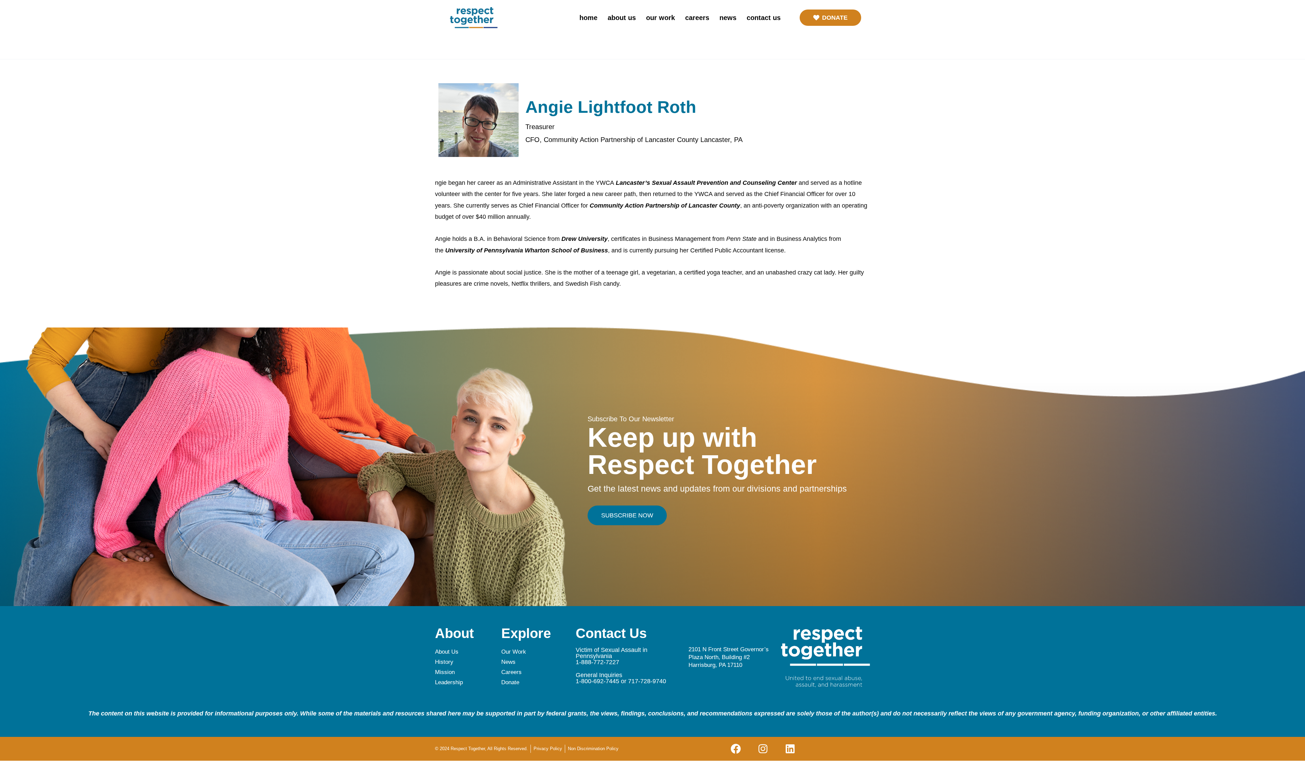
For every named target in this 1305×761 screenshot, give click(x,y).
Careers (697, 17)
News (727, 17)
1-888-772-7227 (597, 662)
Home (588, 17)
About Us (622, 17)
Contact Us (764, 17)
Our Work (660, 17)
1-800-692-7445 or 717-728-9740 (621, 681)
